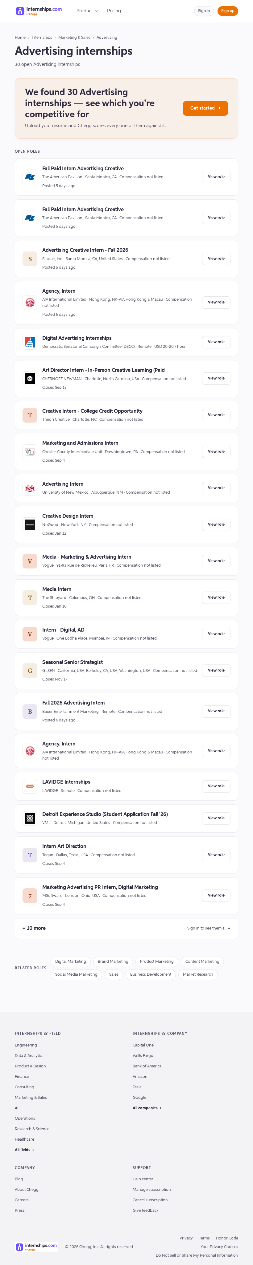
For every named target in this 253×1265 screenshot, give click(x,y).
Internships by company (160, 1034)
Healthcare (24, 1140)
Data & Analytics (29, 1056)
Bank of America (147, 1066)
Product (85, 11)
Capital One (143, 1045)
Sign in (204, 11)
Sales (113, 975)
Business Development (150, 975)
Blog (19, 1179)
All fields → (24, 1150)
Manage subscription (152, 1190)
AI (16, 1108)
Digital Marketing (70, 962)
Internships (42, 38)
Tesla (137, 1087)
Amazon (140, 1077)
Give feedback (145, 1211)
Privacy (186, 1238)
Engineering (26, 1045)
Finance (22, 1077)
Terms (204, 1238)
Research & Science (32, 1129)
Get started (205, 108)
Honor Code (227, 1238)
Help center (143, 1179)
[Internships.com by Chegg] (39, 11)
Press (20, 1211)
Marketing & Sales (74, 38)
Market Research (198, 975)
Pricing (114, 11)
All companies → (147, 1108)
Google (139, 1098)
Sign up (227, 11)
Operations (25, 1119)
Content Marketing (202, 962)
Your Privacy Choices (219, 1247)
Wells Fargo (143, 1056)
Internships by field (38, 1034)
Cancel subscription (150, 1200)
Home (20, 38)
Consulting (24, 1087)
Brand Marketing (113, 962)
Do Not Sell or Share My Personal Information (197, 1256)
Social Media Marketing (76, 975)
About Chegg (27, 1190)
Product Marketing (157, 962)
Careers (22, 1200)
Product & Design (30, 1066)
